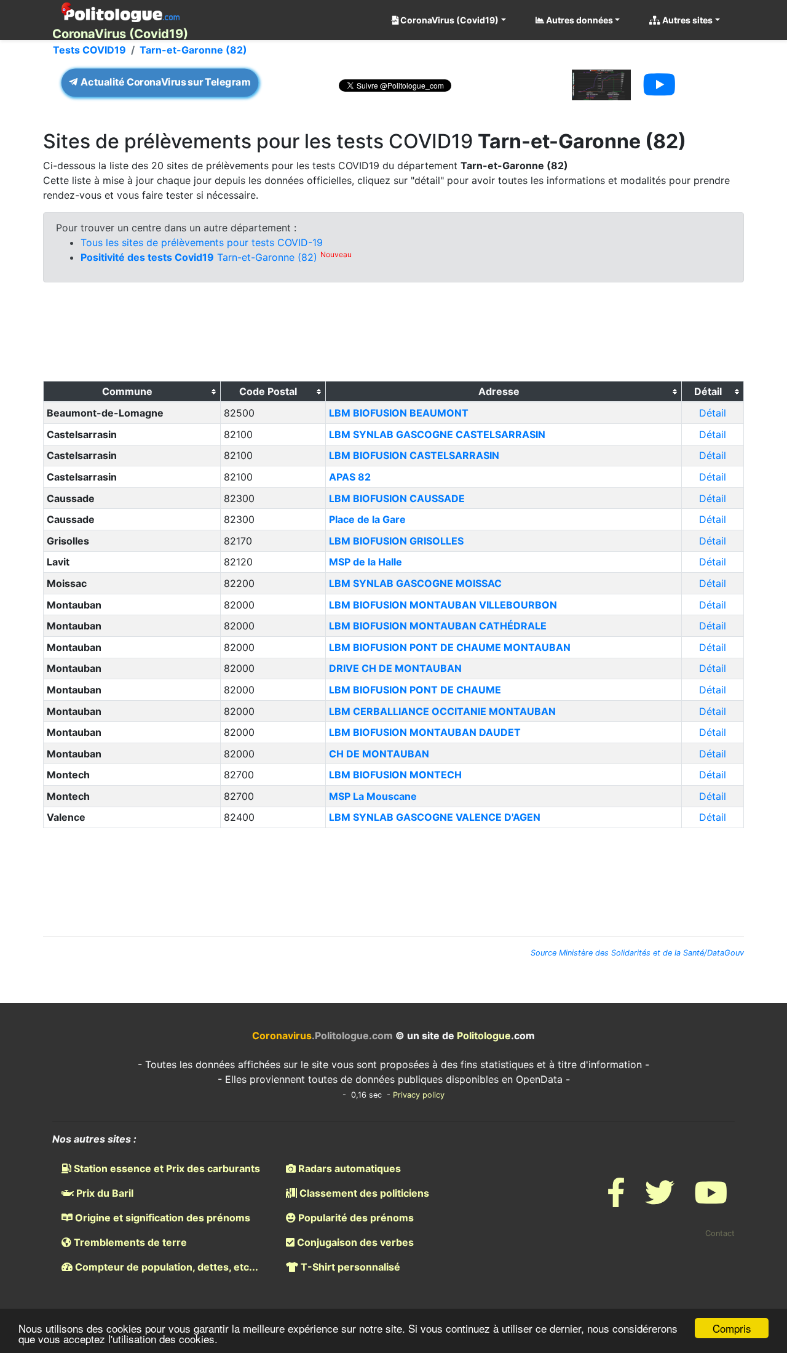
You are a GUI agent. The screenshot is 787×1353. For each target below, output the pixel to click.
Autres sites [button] (686, 20)
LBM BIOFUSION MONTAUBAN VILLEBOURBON (443, 605)
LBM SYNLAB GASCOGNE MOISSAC (415, 583)
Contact (720, 1233)
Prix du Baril (103, 1193)
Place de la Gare (367, 519)
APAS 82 (350, 477)
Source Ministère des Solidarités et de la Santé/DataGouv (637, 952)
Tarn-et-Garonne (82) (193, 50)
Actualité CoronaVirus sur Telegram (164, 82)
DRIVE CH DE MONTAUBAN (395, 668)
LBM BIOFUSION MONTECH (395, 774)
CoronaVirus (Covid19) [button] (448, 20)
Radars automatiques (348, 1168)
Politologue (484, 1035)
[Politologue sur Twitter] (659, 1200)
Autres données (578, 20)
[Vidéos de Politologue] (710, 1200)
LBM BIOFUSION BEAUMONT (399, 413)
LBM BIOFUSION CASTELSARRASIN (414, 455)
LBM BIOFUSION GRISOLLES (396, 541)
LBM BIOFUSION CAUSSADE (397, 498)
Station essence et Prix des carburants (165, 1168)
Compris (732, 1328)
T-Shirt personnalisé (349, 1267)
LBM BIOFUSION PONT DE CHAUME (415, 690)
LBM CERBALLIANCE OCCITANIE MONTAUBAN (442, 711)
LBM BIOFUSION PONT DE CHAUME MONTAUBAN (450, 647)
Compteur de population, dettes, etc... (165, 1267)
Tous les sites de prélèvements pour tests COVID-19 (202, 242)
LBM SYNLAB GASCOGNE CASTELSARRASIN (437, 434)
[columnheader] (132, 391)
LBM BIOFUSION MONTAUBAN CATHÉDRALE (438, 626)
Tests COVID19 (89, 50)
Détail (712, 413)
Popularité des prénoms (355, 1217)
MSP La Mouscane (373, 796)
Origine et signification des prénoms (161, 1217)
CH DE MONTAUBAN (379, 754)
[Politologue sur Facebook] (616, 1200)
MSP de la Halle (365, 562)
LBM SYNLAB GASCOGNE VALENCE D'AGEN (434, 817)
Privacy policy (419, 1095)
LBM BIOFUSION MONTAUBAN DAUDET (425, 732)
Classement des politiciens (363, 1193)
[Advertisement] (393, 334)
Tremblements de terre (129, 1242)
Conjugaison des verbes (354, 1242)
